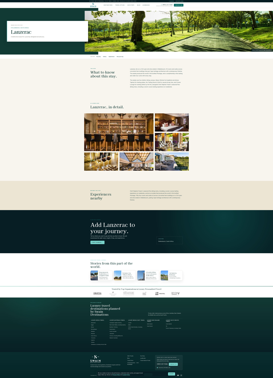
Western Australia (114, 337)
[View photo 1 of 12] (118, 132)
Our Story (130, 5)
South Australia (113, 331)
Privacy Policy (116, 374)
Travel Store (130, 360)
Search (172, 1)
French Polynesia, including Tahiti (173, 328)
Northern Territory (114, 327)
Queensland (112, 329)
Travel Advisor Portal (145, 360)
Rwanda (93, 333)
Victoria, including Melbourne (116, 335)
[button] (178, 375)
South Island (150, 326)
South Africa (94, 335)
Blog (138, 5)
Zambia (92, 342)
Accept (171, 373)
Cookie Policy (126, 374)
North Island (149, 323)
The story (98, 56)
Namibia (93, 331)
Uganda (93, 340)
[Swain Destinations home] (95, 359)
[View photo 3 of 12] (172, 142)
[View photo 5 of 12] (136, 162)
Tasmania (112, 333)
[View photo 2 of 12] (172, 122)
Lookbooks (146, 5)
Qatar (129, 324)
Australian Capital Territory (116, 322)
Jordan (129, 322)
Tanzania (93, 337)
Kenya (92, 327)
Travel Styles (119, 5)
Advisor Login (179, 1)
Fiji (166, 326)
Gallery (104, 56)
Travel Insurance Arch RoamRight (133, 363)
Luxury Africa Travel (97, 320)
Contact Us (178, 5)
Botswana (93, 322)
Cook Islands (169, 323)
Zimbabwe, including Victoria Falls (98, 344)
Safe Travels (130, 356)
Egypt (92, 324)
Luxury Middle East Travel (136, 320)
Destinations (108, 5)
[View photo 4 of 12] (101, 162)
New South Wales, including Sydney (118, 324)
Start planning (97, 242)
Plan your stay (120, 56)
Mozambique (94, 329)
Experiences (111, 56)
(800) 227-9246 (167, 4)
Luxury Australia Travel (117, 320)
